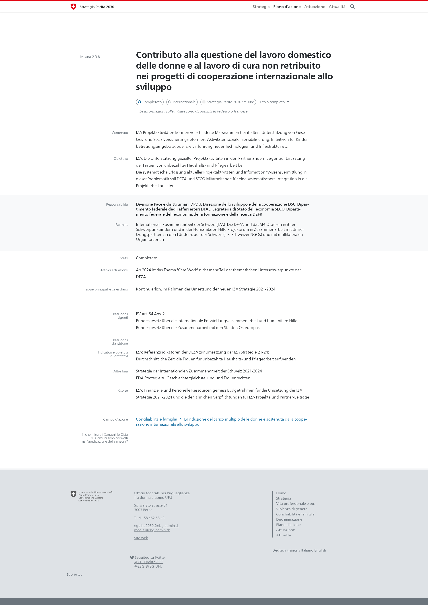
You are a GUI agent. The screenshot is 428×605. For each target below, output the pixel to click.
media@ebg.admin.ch (152, 530)
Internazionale (184, 102)
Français (293, 550)
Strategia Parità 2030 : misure (230, 102)
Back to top (74, 574)
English (320, 550)
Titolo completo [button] (273, 102)
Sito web (141, 538)
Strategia (261, 6)
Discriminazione (289, 519)
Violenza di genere (291, 509)
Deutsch (279, 550)
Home (281, 493)
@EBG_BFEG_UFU (148, 566)
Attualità (337, 6)
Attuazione (314, 6)
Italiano (307, 550)
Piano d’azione (287, 6)
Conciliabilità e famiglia (156, 419)
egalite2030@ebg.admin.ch (156, 525)
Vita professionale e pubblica (299, 503)
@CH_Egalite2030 (148, 562)
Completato (152, 102)
